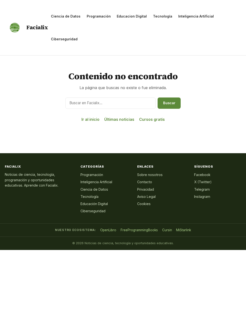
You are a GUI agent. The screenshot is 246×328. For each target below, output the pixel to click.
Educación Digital (94, 204)
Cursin (167, 230)
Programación (99, 16)
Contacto (144, 182)
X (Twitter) (203, 182)
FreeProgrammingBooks (139, 230)
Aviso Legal (146, 196)
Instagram (202, 196)
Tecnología (162, 16)
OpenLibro (108, 230)
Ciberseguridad (64, 39)
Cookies (144, 204)
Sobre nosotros (150, 175)
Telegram (202, 189)
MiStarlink (183, 230)
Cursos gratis (152, 119)
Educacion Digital (132, 16)
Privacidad (145, 189)
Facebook (202, 175)
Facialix (37, 27)
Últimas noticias (119, 119)
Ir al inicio (90, 119)
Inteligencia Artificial (196, 16)
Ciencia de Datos (65, 16)
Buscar (169, 103)
